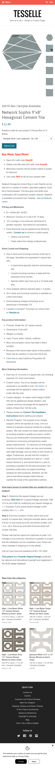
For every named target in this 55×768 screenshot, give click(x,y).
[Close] (52, 745)
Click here (11, 358)
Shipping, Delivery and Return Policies (27, 706)
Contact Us (27, 692)
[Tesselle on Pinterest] (30, 736)
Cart (51, 2)
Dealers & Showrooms (27, 713)
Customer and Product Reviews (27, 699)
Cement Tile (29, 412)
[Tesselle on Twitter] (18, 736)
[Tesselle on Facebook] (24, 736)
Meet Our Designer (27, 702)
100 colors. (39, 385)
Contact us (19, 232)
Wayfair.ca (14, 312)
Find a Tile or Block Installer (27, 723)
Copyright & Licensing (27, 716)
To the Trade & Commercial (27, 709)
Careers (27, 695)
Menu (7, 2)
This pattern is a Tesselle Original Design (21, 556)
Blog (27, 719)
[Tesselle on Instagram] (36, 736)
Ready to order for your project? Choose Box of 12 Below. (24, 132)
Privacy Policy (23, 756)
